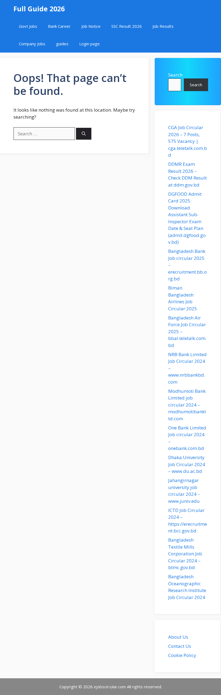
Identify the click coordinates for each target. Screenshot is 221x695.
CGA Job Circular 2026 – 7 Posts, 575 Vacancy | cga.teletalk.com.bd (187, 141)
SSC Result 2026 (126, 26)
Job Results (163, 26)
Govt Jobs (28, 26)
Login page (89, 43)
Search (175, 75)
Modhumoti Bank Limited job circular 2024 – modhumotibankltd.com (187, 405)
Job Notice (91, 26)
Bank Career (59, 26)
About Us (178, 637)
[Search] (83, 134)
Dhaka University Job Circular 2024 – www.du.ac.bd (186, 464)
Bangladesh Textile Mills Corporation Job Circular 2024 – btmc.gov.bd (185, 553)
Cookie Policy (182, 655)
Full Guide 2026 (39, 8)
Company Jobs (32, 43)
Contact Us (179, 646)
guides (62, 43)
